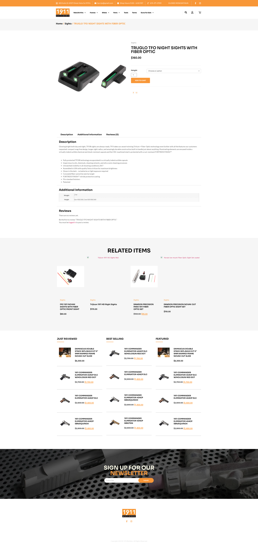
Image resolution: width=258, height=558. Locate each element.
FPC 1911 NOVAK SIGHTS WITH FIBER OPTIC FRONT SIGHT (69, 306)
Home (59, 23)
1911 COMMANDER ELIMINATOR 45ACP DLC (86, 397)
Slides (104, 13)
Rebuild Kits (78, 13)
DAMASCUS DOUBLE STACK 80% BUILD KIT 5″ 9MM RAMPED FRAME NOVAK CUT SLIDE (86, 352)
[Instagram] (200, 3)
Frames (92, 13)
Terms (134, 13)
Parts (115, 13)
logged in (72, 222)
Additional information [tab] (90, 134)
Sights (68, 23)
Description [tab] (67, 134)
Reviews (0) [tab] (112, 134)
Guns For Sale (146, 13)
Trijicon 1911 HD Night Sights (103, 304)
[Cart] (200, 12)
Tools (126, 13)
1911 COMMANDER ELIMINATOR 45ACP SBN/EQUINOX (84, 421)
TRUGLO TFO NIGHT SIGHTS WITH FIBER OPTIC (164, 49)
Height (134, 70)
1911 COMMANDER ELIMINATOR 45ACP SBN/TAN (133, 420)
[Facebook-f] (196, 3)
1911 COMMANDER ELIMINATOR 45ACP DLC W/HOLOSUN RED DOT (86, 375)
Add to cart (140, 80)
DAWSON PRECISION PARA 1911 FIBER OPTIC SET (144, 306)
